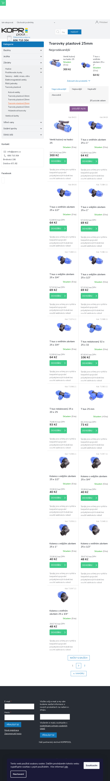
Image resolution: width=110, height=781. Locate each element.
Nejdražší (92, 89)
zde (66, 766)
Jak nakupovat (7, 22)
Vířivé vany (8, 122)
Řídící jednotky (11, 83)
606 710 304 (13, 155)
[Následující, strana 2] (78, 665)
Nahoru (80, 673)
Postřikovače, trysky (13, 72)
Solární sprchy (10, 128)
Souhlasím (91, 765)
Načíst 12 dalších (78, 657)
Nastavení (18, 774)
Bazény (7, 50)
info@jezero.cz (14, 151)
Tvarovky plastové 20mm (19, 99)
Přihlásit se (13, 724)
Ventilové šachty (12, 116)
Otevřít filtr (79, 108)
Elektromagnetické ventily (16, 80)
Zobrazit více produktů (77, 81)
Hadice (8, 69)
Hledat (74, 32)
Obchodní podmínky (25, 22)
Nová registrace (11, 730)
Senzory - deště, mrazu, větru (17, 76)
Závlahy (7, 62)
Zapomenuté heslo (12, 733)
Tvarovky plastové (13, 87)
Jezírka (6, 56)
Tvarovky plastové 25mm (19, 103)
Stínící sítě (8, 134)
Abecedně (56, 95)
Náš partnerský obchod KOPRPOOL (55, 742)
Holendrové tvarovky (17, 110)
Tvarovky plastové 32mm (19, 107)
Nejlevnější (77, 89)
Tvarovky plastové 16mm (19, 96)
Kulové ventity (14, 92)
